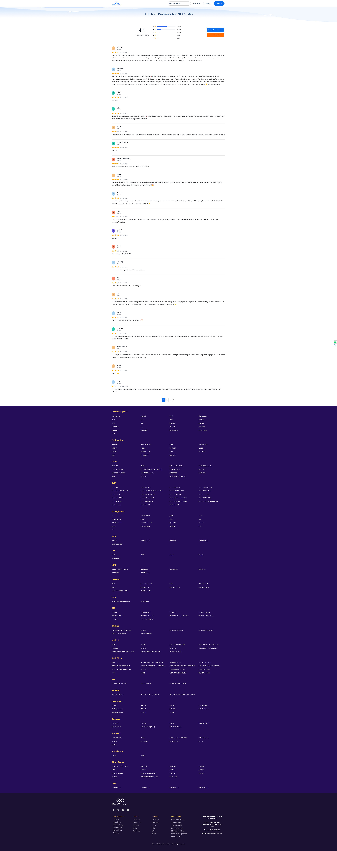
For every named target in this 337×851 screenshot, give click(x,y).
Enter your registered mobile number (180, 418)
